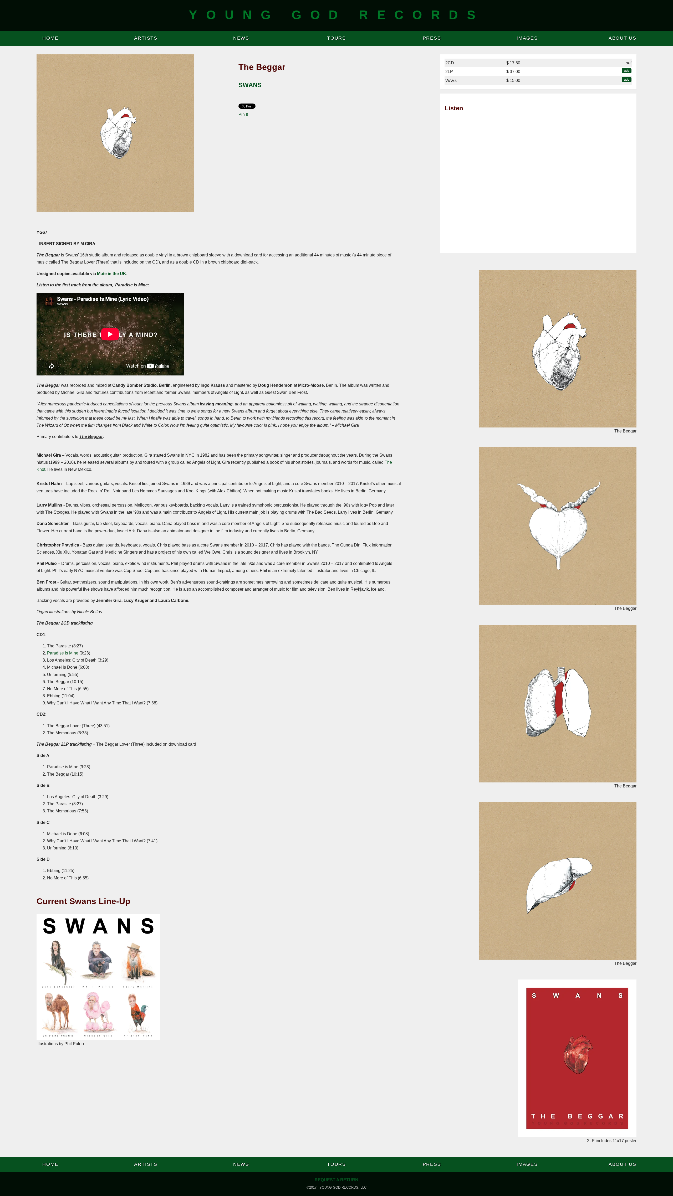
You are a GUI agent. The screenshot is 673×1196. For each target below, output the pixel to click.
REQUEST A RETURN (336, 1180)
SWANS (250, 85)
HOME (50, 38)
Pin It (243, 114)
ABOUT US (622, 38)
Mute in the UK (111, 273)
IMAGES (527, 38)
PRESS (432, 38)
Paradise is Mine (62, 653)
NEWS (241, 38)
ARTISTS (145, 38)
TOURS (336, 38)
